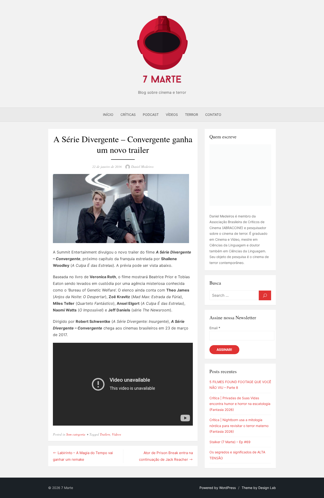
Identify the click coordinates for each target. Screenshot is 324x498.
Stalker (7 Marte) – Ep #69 (229, 442)
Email (214, 328)
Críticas (128, 115)
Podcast (151, 115)
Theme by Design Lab (259, 488)
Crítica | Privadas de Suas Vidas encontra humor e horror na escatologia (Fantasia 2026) (239, 404)
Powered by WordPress (217, 488)
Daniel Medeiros (142, 166)
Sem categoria (75, 434)
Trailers (105, 434)
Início (108, 115)
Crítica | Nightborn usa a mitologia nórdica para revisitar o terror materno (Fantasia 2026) (238, 425)
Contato (213, 115)
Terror (191, 115)
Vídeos (172, 115)
